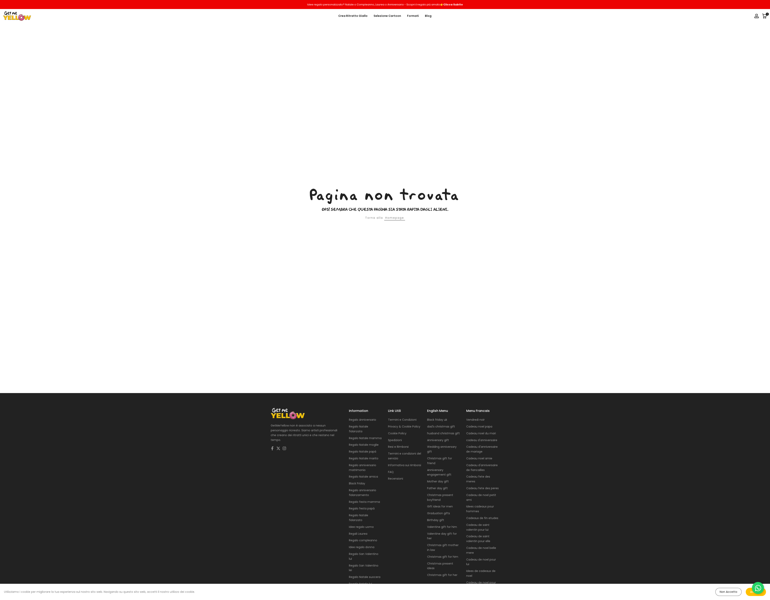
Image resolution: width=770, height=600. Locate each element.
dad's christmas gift (441, 427)
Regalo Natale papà (362, 452)
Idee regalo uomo (361, 527)
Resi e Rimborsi (398, 447)
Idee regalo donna (361, 547)
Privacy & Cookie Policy (404, 427)
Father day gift (437, 488)
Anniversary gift (438, 440)
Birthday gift (435, 520)
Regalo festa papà (362, 508)
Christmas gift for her (442, 575)
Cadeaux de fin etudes (482, 518)
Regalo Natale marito (363, 458)
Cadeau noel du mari (481, 433)
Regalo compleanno (363, 540)
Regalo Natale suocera (364, 577)
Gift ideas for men (440, 506)
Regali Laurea (358, 534)
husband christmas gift (443, 433)
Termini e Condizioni (402, 420)
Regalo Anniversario (362, 420)
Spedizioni (395, 440)
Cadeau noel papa (479, 427)
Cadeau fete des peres (482, 488)
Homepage (394, 218)
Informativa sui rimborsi (404, 465)
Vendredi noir (475, 420)
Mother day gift (438, 481)
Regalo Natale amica (363, 477)
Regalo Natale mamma (365, 438)
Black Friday (357, 483)
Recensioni (395, 479)
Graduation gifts (438, 513)
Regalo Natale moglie (364, 445)
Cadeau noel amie (479, 458)
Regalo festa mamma (364, 502)
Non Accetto (728, 592)
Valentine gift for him (442, 527)
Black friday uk (437, 420)
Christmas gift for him (442, 557)
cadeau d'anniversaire (481, 440)
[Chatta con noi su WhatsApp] (758, 588)
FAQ (391, 472)
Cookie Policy (397, 433)
